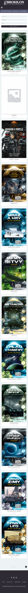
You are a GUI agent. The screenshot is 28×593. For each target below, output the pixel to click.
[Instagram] (13, 577)
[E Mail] (16, 577)
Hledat (14, 26)
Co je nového (9, 581)
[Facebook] (11, 577)
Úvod (3, 581)
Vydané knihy (17, 581)
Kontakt (24, 581)
